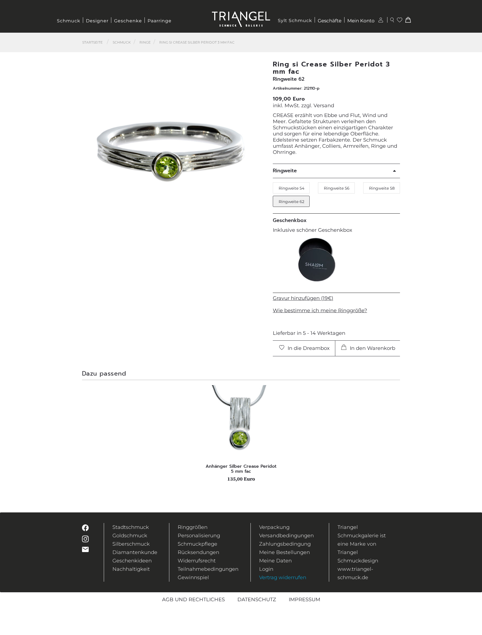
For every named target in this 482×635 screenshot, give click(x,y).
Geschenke (128, 20)
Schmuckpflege (197, 544)
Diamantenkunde (134, 552)
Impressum (304, 599)
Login (266, 569)
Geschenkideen (132, 561)
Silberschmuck (131, 544)
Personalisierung (199, 536)
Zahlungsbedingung (285, 544)
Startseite (92, 42)
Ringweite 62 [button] (291, 201)
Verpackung (274, 527)
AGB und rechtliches (193, 599)
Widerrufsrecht (197, 561)
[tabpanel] (241, 433)
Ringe (145, 42)
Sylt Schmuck (295, 20)
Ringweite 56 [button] (337, 188)
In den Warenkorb (371, 348)
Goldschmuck (129, 536)
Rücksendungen (198, 552)
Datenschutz (256, 599)
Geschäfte (329, 20)
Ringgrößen (193, 527)
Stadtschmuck (130, 527)
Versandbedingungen (286, 536)
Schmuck (68, 20)
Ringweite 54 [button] (291, 188)
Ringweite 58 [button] (382, 188)
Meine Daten (275, 561)
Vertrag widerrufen (282, 577)
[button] (258, 143)
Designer (97, 20)
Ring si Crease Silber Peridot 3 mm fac (197, 42)
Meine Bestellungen (284, 552)
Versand (324, 105)
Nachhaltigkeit (131, 569)
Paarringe (160, 20)
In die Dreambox (308, 348)
